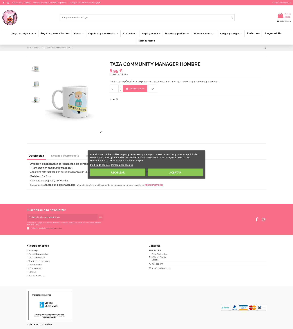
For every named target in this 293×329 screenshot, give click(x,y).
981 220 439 (157, 264)
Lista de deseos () (283, 3)
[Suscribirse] (100, 217)
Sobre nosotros (35, 265)
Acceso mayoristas (37, 275)
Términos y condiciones (39, 261)
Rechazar (118, 172)
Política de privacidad (38, 254)
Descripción (36, 155)
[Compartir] (110, 99)
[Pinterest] (117, 99)
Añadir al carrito (137, 88)
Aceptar (175, 172)
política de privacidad (54, 228)
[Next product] (265, 48)
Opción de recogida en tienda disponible (50, 3)
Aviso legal (33, 250)
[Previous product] (264, 48)
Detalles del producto (65, 155)
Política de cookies (37, 258)
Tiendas (32, 272)
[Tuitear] (114, 99)
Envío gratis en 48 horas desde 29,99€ (85, 3)
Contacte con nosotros (21, 3)
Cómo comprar (35, 268)
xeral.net (48, 324)
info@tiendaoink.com (161, 268)
